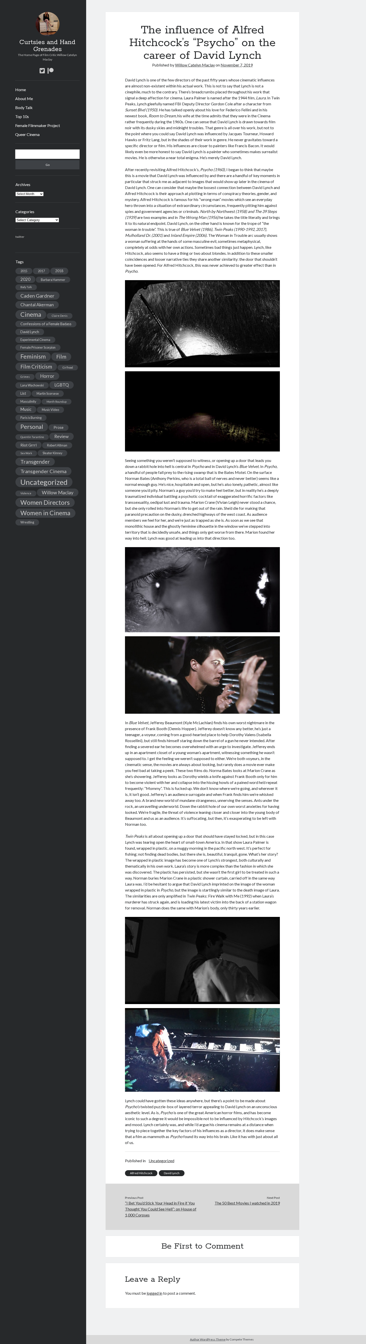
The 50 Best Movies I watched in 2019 (247, 1203)
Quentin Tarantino (32, 437)
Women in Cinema (45, 512)
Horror (47, 376)
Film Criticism (36, 366)
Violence (25, 493)
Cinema (30, 314)
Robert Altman (57, 445)
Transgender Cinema (43, 471)
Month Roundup (56, 401)
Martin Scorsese (48, 393)
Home (20, 89)
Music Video (50, 410)
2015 (23, 271)
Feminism (33, 356)
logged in (154, 1293)
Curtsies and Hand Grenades (47, 45)
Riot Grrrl (28, 445)
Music (25, 409)
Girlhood (67, 367)
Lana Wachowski (32, 385)
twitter (19, 237)
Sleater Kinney (52, 453)
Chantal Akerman (37, 304)
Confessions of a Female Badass (45, 324)
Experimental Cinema (35, 340)
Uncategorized (43, 482)
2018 (59, 271)
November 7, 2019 (237, 65)
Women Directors (45, 502)
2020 (25, 279)
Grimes (25, 376)
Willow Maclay (57, 492)
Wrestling (27, 522)
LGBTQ (61, 384)
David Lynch (29, 332)
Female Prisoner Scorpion (38, 347)
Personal (31, 426)
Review (61, 436)
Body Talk (24, 107)
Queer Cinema (27, 134)
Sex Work (26, 453)
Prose (58, 427)
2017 (41, 271)
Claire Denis (59, 315)
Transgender (35, 462)
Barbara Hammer (53, 280)
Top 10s (22, 116)
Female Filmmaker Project (37, 125)
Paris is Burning (31, 418)
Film (61, 356)
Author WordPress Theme (208, 1339)
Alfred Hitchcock (141, 1173)
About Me (24, 98)
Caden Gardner (37, 296)
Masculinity (28, 401)
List (23, 393)
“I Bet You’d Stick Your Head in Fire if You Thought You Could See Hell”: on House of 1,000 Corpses (160, 1209)
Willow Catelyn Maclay (195, 65)
